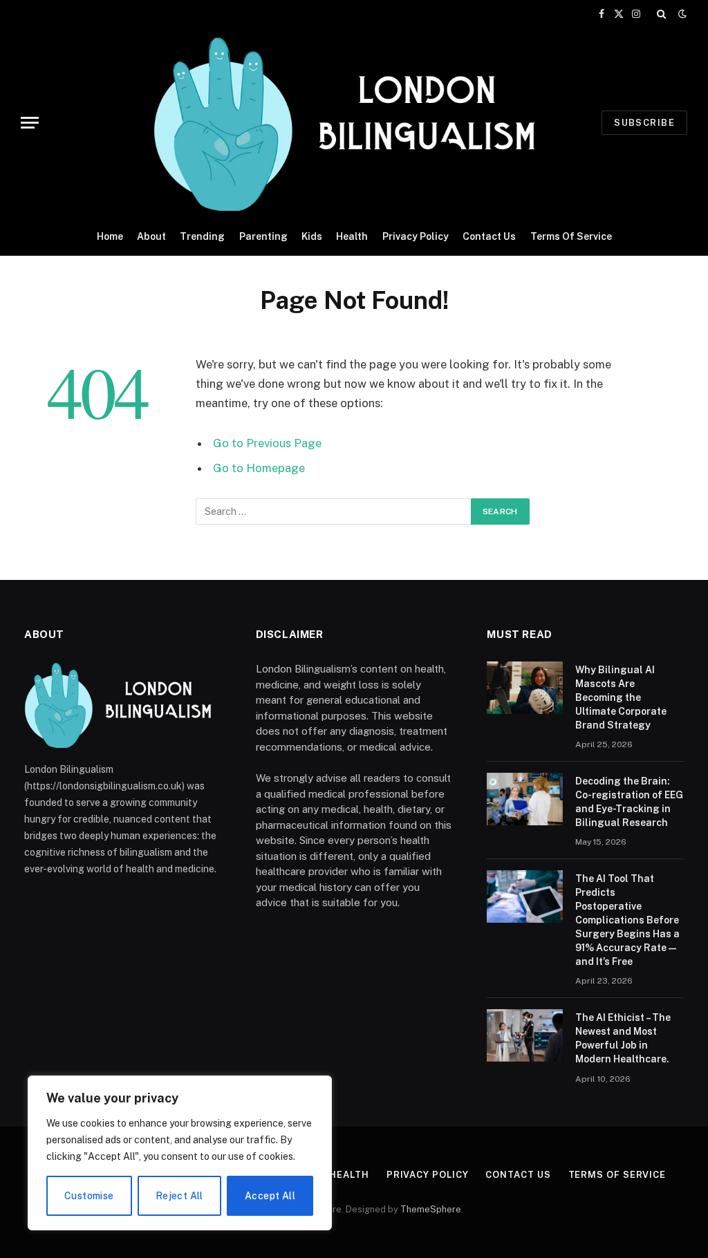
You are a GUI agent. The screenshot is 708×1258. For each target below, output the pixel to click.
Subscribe (644, 123)
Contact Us (489, 236)
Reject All (179, 1195)
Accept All (270, 1195)
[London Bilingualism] (354, 123)
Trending (202, 236)
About (151, 236)
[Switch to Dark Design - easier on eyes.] (681, 14)
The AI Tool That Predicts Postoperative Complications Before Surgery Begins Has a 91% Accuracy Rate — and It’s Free (627, 920)
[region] (180, 1153)
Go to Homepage (259, 468)
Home (110, 236)
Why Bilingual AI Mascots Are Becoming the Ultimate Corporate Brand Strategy (621, 697)
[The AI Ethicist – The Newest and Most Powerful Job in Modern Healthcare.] (525, 1035)
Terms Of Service (571, 236)
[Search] (661, 14)
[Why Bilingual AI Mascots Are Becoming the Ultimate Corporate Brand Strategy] (525, 687)
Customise (89, 1195)
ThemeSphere (430, 1209)
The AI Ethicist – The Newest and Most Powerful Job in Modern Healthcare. (623, 1038)
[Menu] (30, 122)
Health (352, 236)
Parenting (263, 236)
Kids (311, 236)
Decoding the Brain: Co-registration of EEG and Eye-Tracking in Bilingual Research (629, 802)
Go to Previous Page (267, 443)
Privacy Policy (415, 236)
